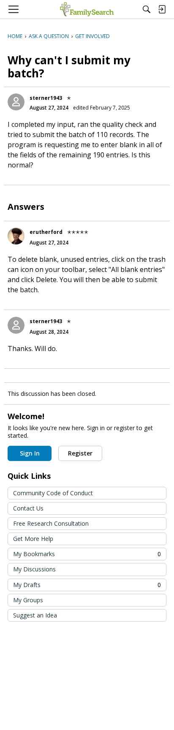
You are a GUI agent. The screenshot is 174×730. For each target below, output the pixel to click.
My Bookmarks (87, 554)
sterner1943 (46, 98)
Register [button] (80, 453)
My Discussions (34, 569)
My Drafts (87, 585)
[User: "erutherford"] (16, 236)
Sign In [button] (30, 453)
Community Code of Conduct (53, 493)
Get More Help (33, 539)
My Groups (28, 600)
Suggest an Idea (35, 615)
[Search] (146, 9)
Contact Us (28, 508)
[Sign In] (161, 9)
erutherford (46, 232)
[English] (87, 9)
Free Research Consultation (51, 523)
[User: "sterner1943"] (16, 101)
